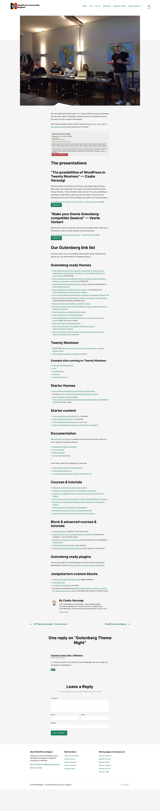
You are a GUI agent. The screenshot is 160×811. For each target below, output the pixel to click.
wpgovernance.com (59, 377)
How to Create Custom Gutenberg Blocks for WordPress (73, 534)
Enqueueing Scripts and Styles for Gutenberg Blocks (72, 510)
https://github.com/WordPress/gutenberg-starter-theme (73, 391)
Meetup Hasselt (70, 762)
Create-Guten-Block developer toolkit (66, 580)
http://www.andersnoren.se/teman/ (65, 307)
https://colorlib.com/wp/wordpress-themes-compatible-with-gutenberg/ (79, 298)
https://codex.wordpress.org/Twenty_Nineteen (69, 354)
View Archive (64, 612)
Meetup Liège (69, 769)
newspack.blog (58, 371)
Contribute (107, 6)
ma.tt (54, 368)
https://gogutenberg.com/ (62, 471)
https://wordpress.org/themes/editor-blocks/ (69, 312)
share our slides (95, 124)
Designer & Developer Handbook (64, 447)
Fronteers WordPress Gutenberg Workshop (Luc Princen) (73, 513)
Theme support (58, 450)
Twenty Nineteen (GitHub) (62, 397)
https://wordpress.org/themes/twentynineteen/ (70, 284)
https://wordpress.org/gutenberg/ (65, 416)
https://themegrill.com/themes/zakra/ (66, 323)
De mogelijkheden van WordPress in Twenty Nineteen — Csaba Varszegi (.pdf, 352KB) (77, 202)
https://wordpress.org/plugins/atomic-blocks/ (69, 292)
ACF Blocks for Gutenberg (62, 585)
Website (53, 723)
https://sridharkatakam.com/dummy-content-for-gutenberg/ (75, 425)
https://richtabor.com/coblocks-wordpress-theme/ (71, 304)
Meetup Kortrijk (70, 765)
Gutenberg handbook (62, 439)
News (85, 6)
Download (56, 205)
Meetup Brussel (105, 759)
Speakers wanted (119, 6)
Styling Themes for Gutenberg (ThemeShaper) (69, 508)
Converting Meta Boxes (61, 456)
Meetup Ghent (69, 759)
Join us (97, 6)
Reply (53, 669)
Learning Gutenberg (60, 531)
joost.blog (56, 374)
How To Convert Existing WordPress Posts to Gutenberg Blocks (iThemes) (80, 499)
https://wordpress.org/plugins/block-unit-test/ (69, 422)
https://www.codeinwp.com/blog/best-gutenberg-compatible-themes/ (79, 295)
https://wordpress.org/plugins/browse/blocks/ (87, 565)
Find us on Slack (36, 768)
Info (91, 6)
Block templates (58, 453)
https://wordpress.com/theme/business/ (67, 315)
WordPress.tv (57, 542)
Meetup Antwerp (105, 756)
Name (53, 714)
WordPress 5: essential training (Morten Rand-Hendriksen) (74, 491)
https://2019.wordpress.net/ (63, 365)
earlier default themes (60, 287)
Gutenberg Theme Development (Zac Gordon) (69, 488)
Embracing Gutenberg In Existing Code (67, 540)
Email (83, 714)
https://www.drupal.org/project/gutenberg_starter (79, 394)
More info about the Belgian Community (45, 764)
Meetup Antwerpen (71, 756)
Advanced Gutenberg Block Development (68, 548)
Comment (54, 698)
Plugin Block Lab (58, 583)
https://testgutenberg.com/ (62, 419)
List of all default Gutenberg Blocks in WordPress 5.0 (72, 474)
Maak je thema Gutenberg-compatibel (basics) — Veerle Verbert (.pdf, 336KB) (75, 235)
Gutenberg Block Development (64, 545)
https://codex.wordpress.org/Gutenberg (67, 468)
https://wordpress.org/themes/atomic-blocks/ (69, 290)
